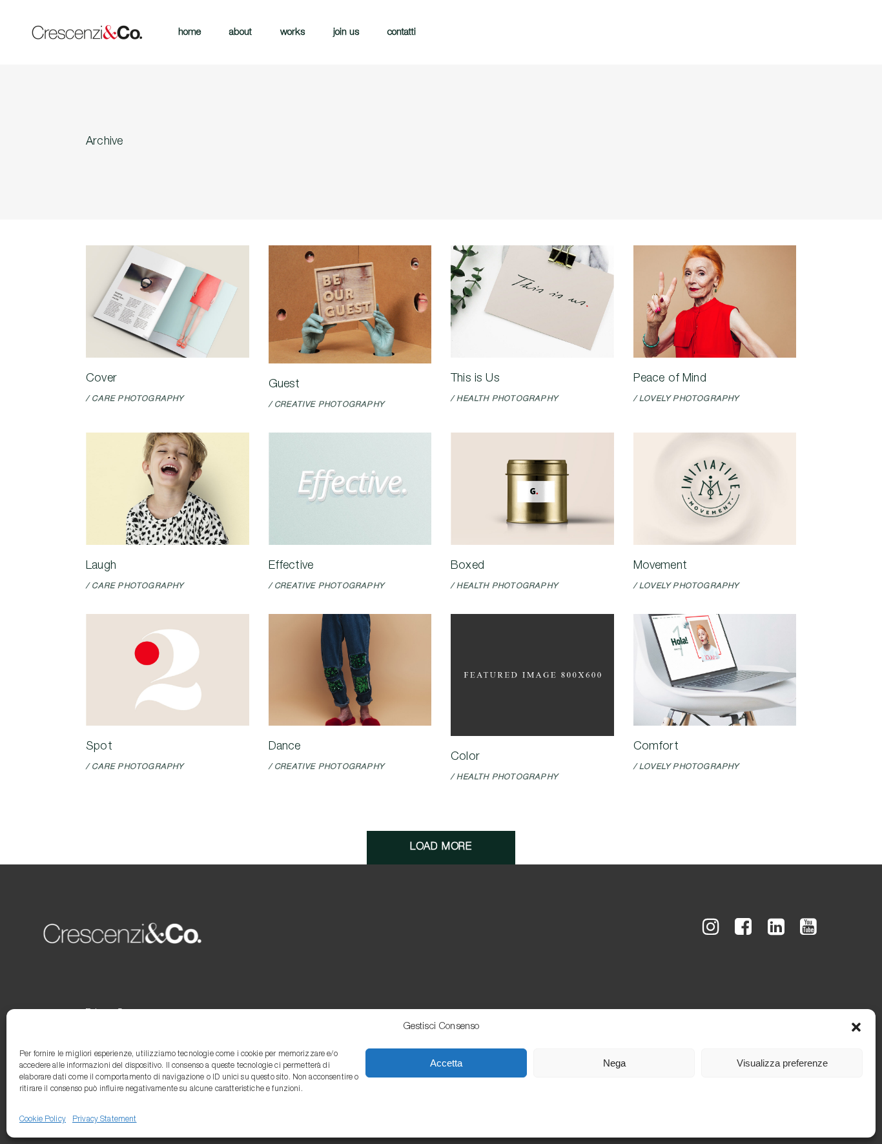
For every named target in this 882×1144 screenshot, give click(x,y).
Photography (150, 399)
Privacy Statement (104, 1119)
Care (103, 399)
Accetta (446, 1062)
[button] (856, 1027)
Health (472, 399)
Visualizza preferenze (782, 1062)
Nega (614, 1062)
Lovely (654, 399)
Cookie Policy (42, 1119)
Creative (295, 405)
